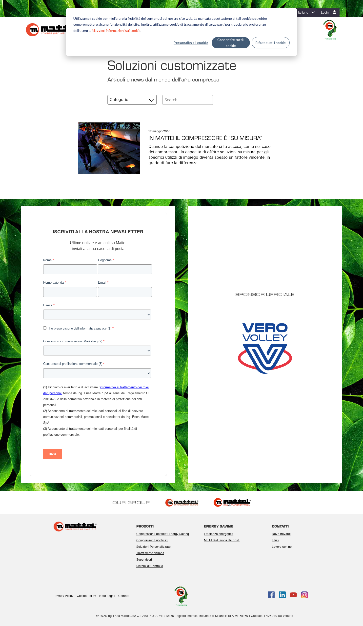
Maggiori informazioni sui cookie (116, 30)
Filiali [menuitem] (275, 540)
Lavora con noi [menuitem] (282, 546)
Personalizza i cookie (191, 42)
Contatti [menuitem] (123, 595)
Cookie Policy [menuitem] (86, 595)
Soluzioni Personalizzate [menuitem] (153, 546)
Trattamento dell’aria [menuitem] (150, 553)
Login (325, 12)
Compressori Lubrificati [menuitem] (152, 540)
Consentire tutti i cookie (230, 43)
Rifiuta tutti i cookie (270, 42)
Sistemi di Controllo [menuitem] (149, 566)
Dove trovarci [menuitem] (281, 533)
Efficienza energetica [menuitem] (218, 533)
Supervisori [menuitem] (144, 559)
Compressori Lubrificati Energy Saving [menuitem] (162, 533)
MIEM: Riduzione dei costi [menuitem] (222, 540)
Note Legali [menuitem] (107, 595)
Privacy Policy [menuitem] (64, 595)
